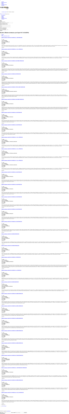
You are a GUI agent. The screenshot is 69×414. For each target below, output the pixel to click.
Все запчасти (3, 15)
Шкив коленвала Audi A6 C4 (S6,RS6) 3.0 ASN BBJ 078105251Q (13, 99)
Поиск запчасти (2, 413)
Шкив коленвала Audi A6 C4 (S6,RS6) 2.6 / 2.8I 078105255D (12, 37)
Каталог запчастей (4, 2)
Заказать (25, 412)
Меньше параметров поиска (4, 24)
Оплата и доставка (4, 4)
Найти (1, 30)
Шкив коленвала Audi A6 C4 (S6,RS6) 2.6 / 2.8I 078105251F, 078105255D (14, 367)
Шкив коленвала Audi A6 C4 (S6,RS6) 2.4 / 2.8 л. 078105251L (12, 49)
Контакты (3, 5)
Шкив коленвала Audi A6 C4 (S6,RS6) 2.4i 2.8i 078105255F (12, 112)
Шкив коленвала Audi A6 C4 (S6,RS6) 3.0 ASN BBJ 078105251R (13, 60)
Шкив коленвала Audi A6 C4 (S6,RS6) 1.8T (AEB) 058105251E (12, 355)
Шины (2, 16)
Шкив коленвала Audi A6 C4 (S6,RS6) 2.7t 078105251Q (11, 257)
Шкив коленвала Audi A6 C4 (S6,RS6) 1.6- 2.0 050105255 (11, 270)
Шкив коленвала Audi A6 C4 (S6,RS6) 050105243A (10, 245)
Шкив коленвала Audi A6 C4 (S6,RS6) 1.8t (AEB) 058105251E (12, 318)
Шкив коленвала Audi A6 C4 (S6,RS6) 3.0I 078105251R (11, 73)
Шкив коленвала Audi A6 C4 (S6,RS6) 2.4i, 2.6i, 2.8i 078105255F (13, 392)
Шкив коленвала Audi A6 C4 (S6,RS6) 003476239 (10, 281)
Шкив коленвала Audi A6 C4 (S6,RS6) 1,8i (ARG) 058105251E (12, 305)
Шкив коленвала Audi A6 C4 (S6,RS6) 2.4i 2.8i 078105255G (12, 221)
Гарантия (3, 17)
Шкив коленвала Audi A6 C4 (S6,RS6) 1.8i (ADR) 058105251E (12, 293)
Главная (3, 1)
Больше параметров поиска (3, 23)
